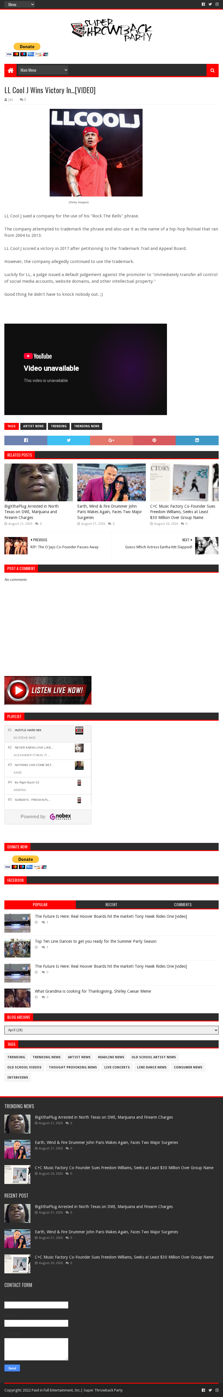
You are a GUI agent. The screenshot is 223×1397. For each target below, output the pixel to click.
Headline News (111, 1057)
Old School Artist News (154, 1057)
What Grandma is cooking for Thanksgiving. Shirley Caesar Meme (93, 991)
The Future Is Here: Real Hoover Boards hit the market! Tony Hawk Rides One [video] (111, 916)
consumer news (188, 1067)
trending (59, 426)
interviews (17, 1077)
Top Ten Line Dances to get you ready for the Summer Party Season (96, 941)
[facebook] (203, 4)
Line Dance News (152, 1067)
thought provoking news (73, 1067)
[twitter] (210, 4)
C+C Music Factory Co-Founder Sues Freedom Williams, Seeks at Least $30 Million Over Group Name (182, 512)
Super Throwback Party (103, 1390)
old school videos (24, 1067)
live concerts (117, 1067)
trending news (86, 426)
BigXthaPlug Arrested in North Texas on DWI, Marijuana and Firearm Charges (31, 512)
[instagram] (216, 4)
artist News (33, 426)
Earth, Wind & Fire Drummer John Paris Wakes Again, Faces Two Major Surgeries (109, 512)
